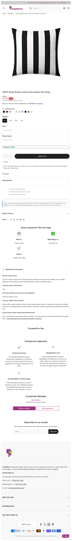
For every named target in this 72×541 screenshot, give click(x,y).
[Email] (24, 219)
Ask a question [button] (47, 408)
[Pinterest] (17, 219)
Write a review (24, 408)
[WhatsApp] (20, 219)
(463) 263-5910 (20, 484)
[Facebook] (11, 219)
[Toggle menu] (3, 8)
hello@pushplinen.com (16, 488)
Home (4, 13)
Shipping (10, 100)
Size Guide (5, 174)
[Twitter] (14, 219)
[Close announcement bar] (69, 2)
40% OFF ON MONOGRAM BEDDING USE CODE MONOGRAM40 (36, 2)
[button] (44, 8)
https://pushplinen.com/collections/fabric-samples (24, 319)
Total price (6, 147)
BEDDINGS (11, 13)
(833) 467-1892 (18, 480)
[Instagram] (48, 524)
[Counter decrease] (4, 156)
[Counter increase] (11, 156)
